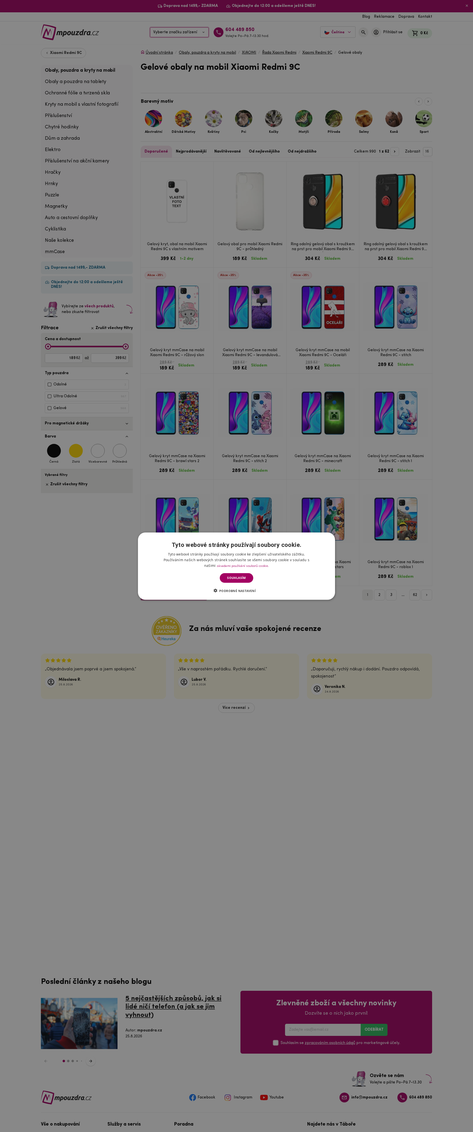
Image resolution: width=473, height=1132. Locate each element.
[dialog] (236, 566)
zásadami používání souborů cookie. (243, 565)
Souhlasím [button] (236, 578)
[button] (236, 590)
